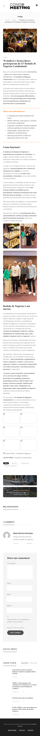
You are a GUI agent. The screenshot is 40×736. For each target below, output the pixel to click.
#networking (25, 463)
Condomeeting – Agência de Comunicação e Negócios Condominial (20, 74)
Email (9, 594)
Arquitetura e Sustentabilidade (21, 490)
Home (7, 20)
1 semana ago (15, 691)
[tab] (25, 663)
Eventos (14, 20)
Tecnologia (14, 479)
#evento (14, 463)
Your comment (11, 563)
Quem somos (12, 730)
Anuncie (22, 730)
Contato (30, 730)
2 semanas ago (15, 701)
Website (9, 605)
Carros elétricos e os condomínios (20, 481)
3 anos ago (15, 543)
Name (9, 583)
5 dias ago (14, 676)
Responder (29, 543)
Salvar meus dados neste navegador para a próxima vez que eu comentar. (18, 621)
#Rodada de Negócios (11, 465)
